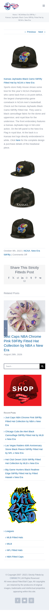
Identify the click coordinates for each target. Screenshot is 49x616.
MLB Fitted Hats (15, 537)
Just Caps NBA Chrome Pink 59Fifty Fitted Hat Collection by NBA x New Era (23, 421)
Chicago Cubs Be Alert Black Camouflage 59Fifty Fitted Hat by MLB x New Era (24, 435)
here (18, 140)
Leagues (9, 531)
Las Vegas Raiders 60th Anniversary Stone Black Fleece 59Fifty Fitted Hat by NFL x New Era (24, 449)
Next (40, 32)
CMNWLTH (15, 578)
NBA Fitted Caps (15, 556)
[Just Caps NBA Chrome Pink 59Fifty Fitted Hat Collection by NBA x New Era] (24, 301)
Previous (31, 32)
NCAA (27, 251)
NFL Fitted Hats (14, 550)
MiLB (9, 544)
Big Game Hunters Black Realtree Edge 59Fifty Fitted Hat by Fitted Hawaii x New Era (22, 473)
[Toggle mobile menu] (44, 5)
